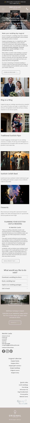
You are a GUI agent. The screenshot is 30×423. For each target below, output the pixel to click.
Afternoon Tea (24, 390)
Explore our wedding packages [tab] (11, 285)
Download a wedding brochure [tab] (12, 277)
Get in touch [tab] (6, 288)
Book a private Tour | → (11, 261)
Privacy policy (24, 394)
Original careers (15, 370)
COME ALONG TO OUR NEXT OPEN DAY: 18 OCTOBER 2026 (16, 2)
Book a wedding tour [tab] (8, 281)
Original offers (15, 363)
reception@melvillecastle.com (10, 345)
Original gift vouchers (15, 366)
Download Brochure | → (11, 72)
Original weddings (15, 368)
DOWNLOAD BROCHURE (15, 28)
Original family (15, 361)
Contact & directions (8, 347)
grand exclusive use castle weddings (13, 48)
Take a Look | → (15, 303)
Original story (15, 373)
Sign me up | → (15, 322)
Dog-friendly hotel (23, 392)
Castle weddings (23, 385)
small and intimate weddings (10, 47)
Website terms (24, 397)
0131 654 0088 (6, 344)
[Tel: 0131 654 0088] (27, 10)
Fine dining (25, 387)
